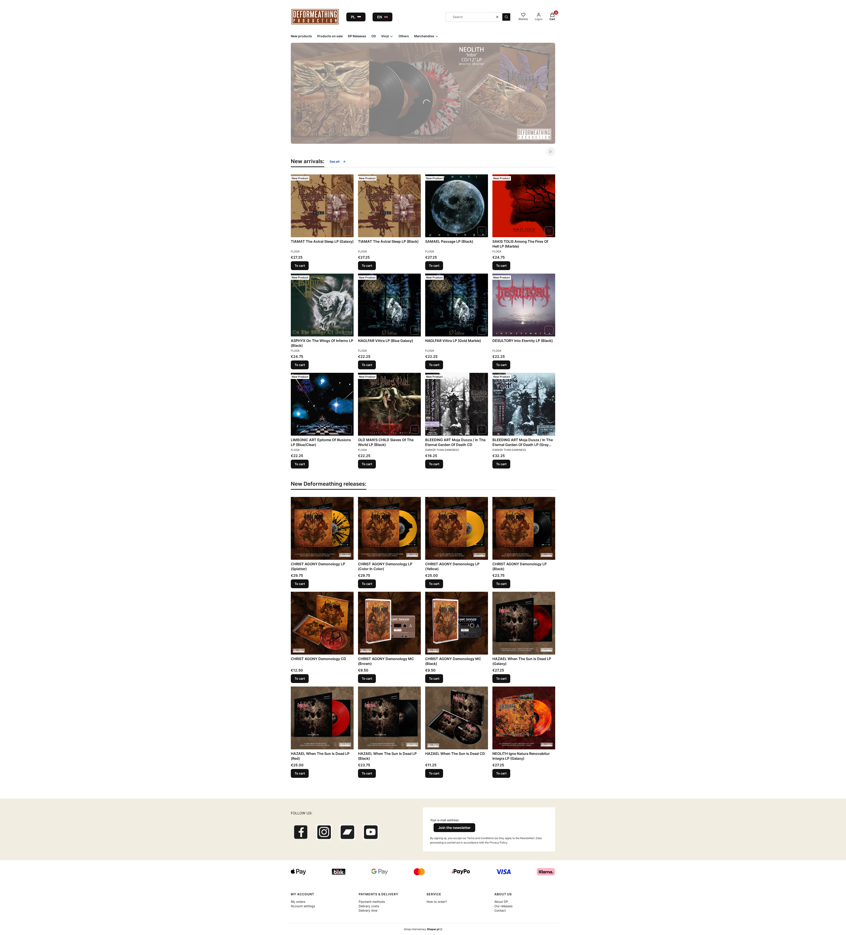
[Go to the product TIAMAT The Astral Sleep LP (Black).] (389, 205)
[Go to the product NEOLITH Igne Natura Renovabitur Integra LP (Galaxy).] (523, 718)
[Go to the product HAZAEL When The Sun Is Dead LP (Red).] (322, 718)
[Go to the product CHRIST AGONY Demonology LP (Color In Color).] (389, 528)
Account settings (303, 906)
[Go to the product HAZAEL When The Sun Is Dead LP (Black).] (389, 718)
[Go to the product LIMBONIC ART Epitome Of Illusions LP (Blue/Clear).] (322, 404)
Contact (500, 910)
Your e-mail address (444, 820)
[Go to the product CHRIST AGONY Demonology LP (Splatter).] (322, 528)
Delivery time (368, 910)
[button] (506, 17)
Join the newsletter (454, 827)
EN (379, 17)
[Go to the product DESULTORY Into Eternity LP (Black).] (523, 305)
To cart (300, 265)
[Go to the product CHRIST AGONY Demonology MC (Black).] (456, 623)
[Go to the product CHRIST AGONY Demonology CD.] (322, 623)
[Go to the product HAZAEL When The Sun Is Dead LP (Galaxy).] (523, 623)
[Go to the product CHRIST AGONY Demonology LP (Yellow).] (456, 528)
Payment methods (372, 901)
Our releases (503, 906)
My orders (298, 901)
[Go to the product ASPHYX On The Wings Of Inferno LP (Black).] (322, 305)
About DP (501, 901)
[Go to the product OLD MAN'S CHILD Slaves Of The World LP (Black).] (389, 404)
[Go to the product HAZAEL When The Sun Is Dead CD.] (456, 718)
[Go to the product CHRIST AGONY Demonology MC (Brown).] (389, 623)
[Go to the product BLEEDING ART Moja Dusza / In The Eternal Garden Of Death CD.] (456, 404)
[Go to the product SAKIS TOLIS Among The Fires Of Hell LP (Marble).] (523, 205)
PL (353, 17)
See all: (335, 161)
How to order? (437, 901)
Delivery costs (369, 906)
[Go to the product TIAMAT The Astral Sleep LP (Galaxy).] (322, 205)
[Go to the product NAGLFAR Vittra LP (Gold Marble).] (456, 305)
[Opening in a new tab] (301, 832)
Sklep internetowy (421, 929)
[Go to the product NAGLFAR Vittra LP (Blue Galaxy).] (389, 305)
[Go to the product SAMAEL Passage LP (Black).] (456, 205)
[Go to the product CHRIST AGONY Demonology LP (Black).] (523, 528)
